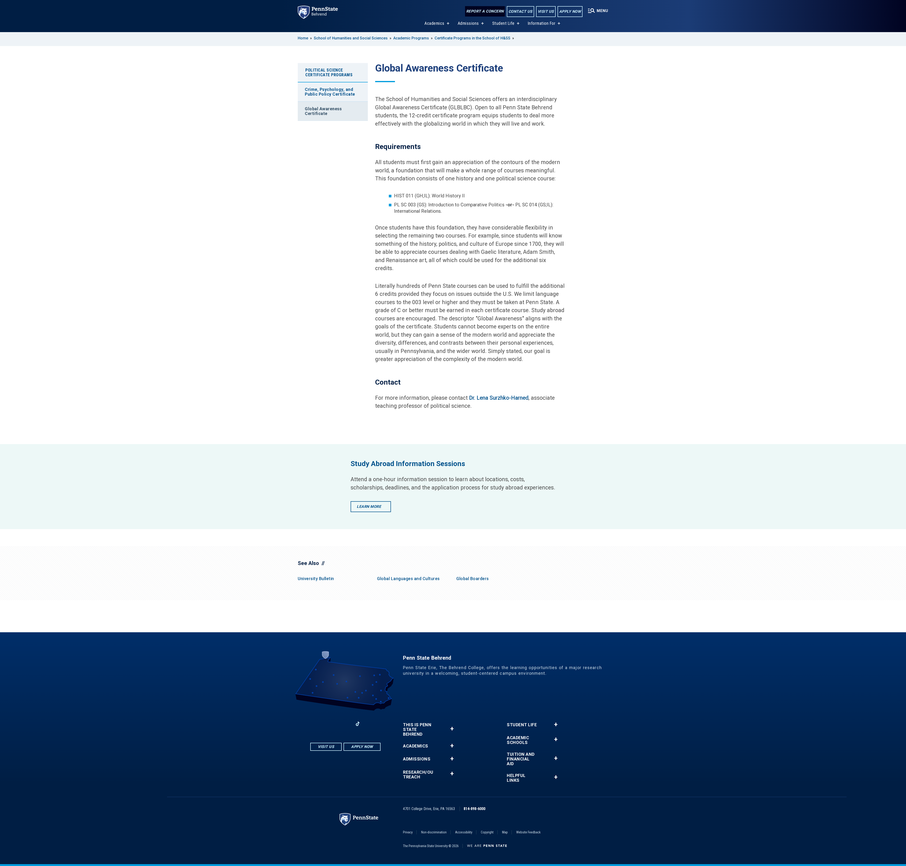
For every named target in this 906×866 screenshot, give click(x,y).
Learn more (369, 506)
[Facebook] (321, 724)
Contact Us (520, 11)
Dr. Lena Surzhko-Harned (498, 398)
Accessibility (463, 832)
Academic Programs (411, 38)
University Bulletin (316, 578)
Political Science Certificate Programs (328, 72)
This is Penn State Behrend (417, 729)
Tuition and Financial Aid (521, 759)
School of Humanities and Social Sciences (351, 38)
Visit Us (546, 11)
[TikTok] (357, 724)
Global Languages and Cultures (408, 578)
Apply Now (570, 11)
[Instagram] (333, 724)
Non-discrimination (434, 832)
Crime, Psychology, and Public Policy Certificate (330, 92)
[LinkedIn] (345, 724)
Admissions (468, 23)
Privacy (408, 832)
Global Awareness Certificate (323, 111)
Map (505, 832)
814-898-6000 (474, 809)
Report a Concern (485, 11)
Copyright (487, 832)
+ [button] (452, 729)
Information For (542, 23)
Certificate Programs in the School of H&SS (472, 38)
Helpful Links (516, 778)
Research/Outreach (418, 774)
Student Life (503, 23)
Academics (434, 23)
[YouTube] (370, 724)
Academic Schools (518, 740)
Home (303, 38)
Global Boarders (472, 578)
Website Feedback (528, 832)
